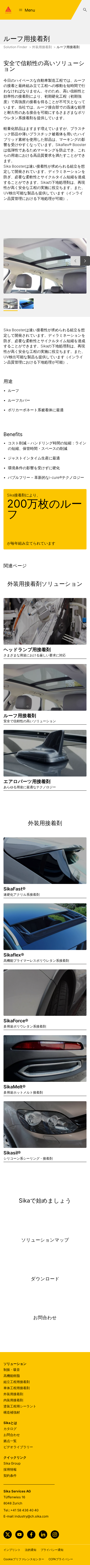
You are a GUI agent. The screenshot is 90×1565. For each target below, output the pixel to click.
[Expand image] (76, 283)
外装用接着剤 (42, 47)
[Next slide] (85, 261)
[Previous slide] (75, 261)
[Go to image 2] (26, 303)
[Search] (85, 10)
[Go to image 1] (10, 303)
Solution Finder (15, 47)
